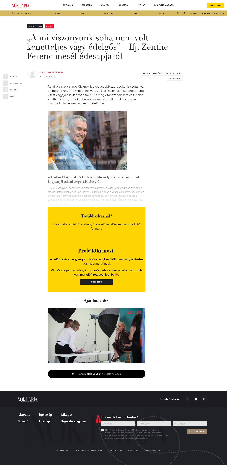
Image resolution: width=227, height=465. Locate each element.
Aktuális (68, 5)
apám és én (157, 73)
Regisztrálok (218, 13)
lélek (136, 13)
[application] (96, 335)
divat (82, 13)
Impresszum (62, 450)
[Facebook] (184, 13)
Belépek (206, 13)
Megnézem (96, 282)
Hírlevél (193, 13)
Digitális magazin (164, 5)
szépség (57, 13)
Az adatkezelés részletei (136, 438)
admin (42, 72)
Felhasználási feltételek (88, 450)
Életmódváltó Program (22, 13)
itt (116, 274)
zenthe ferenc (175, 78)
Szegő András (55, 72)
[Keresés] (178, 13)
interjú (146, 73)
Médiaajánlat (152, 450)
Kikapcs (105, 5)
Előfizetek (216, 5)
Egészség (87, 5)
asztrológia (109, 13)
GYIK (168, 450)
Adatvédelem (115, 450)
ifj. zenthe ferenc (173, 73)
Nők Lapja (21, 5)
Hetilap (141, 5)
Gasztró (123, 5)
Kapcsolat (134, 450)
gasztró (161, 13)
